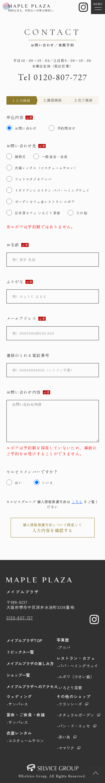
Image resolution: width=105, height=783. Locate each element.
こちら (77, 501)
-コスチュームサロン (25, 740)
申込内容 (15, 117)
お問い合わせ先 (21, 145)
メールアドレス (21, 318)
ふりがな (15, 281)
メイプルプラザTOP (24, 640)
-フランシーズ (69, 704)
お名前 (12, 245)
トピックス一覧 (20, 652)
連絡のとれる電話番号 (28, 355)
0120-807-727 (60, 77)
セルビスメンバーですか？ (32, 471)
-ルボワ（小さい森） (75, 677)
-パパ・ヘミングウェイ (77, 666)
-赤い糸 (64, 737)
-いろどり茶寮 (69, 687)
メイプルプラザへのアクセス (32, 686)
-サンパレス (17, 704)
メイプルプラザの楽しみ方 (30, 663)
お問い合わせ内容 (23, 392)
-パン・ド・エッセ (73, 726)
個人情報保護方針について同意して (52, 527)
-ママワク (65, 748)
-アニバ (64, 647)
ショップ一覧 (18, 675)
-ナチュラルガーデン (75, 715)
